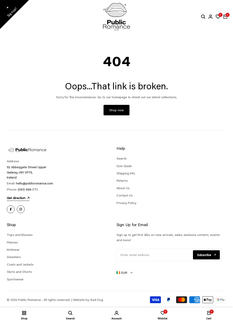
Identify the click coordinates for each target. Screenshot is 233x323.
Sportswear (15, 279)
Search (121, 158)
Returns (122, 180)
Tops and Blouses (20, 235)
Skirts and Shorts (19, 272)
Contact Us (124, 195)
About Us (122, 188)
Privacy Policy (126, 203)
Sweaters (14, 257)
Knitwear (13, 250)
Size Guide (124, 166)
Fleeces (12, 242)
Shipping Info (125, 173)
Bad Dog (97, 300)
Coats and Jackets (20, 264)
